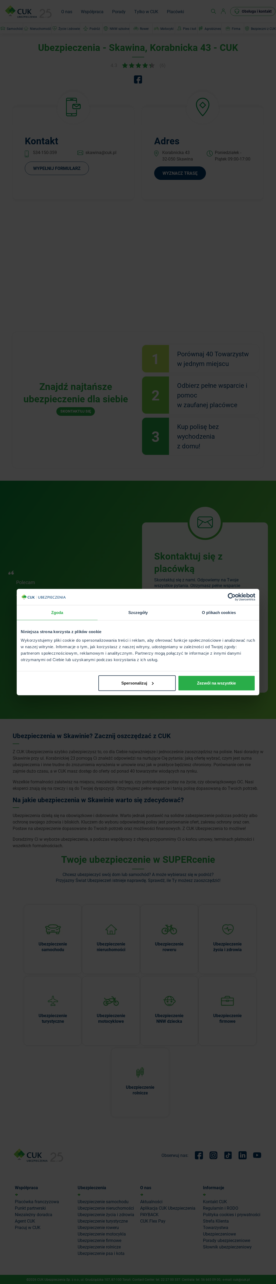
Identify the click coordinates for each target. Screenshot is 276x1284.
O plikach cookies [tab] (219, 612)
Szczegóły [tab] (138, 612)
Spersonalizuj (134, 683)
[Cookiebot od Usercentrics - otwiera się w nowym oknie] (231, 597)
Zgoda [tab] (57, 612)
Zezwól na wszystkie (216, 683)
